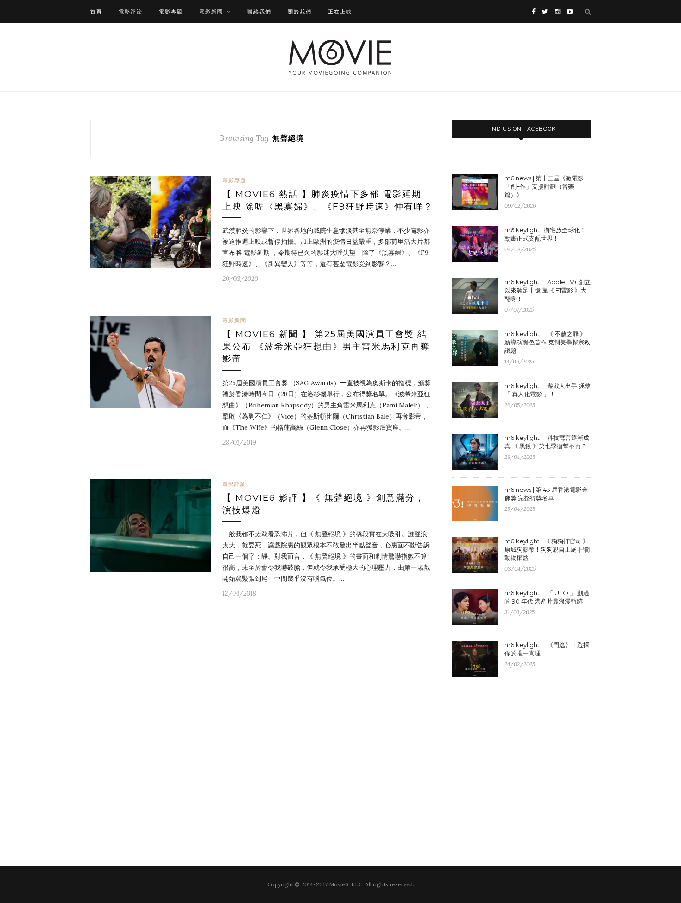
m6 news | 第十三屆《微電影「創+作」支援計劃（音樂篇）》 (544, 186)
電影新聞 (211, 11)
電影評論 (131, 11)
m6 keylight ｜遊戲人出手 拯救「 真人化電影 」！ (547, 390)
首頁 (96, 11)
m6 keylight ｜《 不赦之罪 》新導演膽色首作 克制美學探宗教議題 (547, 342)
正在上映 (340, 11)
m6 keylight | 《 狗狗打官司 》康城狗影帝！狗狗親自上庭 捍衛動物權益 (547, 549)
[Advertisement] (529, 760)
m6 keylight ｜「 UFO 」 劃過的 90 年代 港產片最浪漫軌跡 (546, 597)
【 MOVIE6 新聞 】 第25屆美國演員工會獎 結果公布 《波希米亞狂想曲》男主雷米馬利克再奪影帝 (326, 346)
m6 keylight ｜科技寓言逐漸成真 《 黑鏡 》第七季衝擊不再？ (546, 442)
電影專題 (171, 11)
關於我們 (300, 11)
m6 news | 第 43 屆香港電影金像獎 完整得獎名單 (546, 494)
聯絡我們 (259, 11)
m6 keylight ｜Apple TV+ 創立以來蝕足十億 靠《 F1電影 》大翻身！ (547, 290)
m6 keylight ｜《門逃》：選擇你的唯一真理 (546, 649)
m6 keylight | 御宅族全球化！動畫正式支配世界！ (545, 234)
